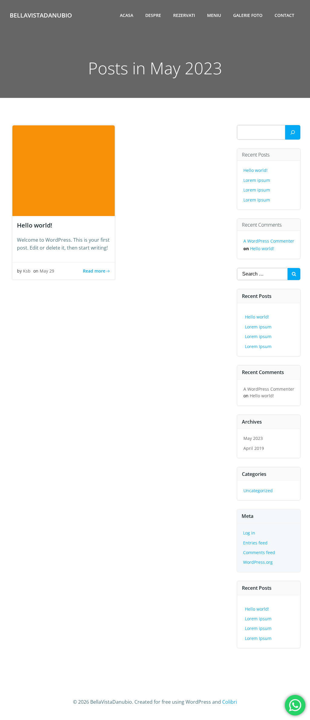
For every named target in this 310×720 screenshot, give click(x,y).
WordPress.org (258, 562)
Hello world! (255, 170)
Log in (249, 533)
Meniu (214, 15)
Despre (153, 15)
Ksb (27, 271)
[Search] (292, 132)
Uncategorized (258, 490)
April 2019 (253, 448)
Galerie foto (247, 15)
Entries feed (255, 543)
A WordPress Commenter (268, 241)
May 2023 (253, 438)
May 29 (47, 271)
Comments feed (259, 552)
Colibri (229, 702)
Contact (284, 15)
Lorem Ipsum (256, 200)
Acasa (126, 15)
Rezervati (184, 15)
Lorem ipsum (256, 180)
